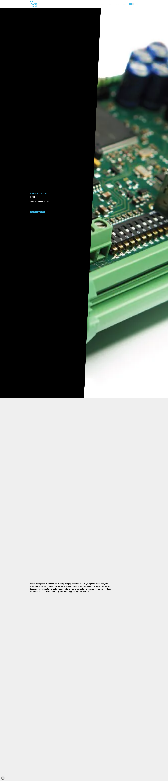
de (132, 4)
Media (124, 4)
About (102, 4)
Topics (109, 4)
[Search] (137, 4)
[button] (3, 778)
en (130, 4)
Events (95, 4)
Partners (117, 4)
